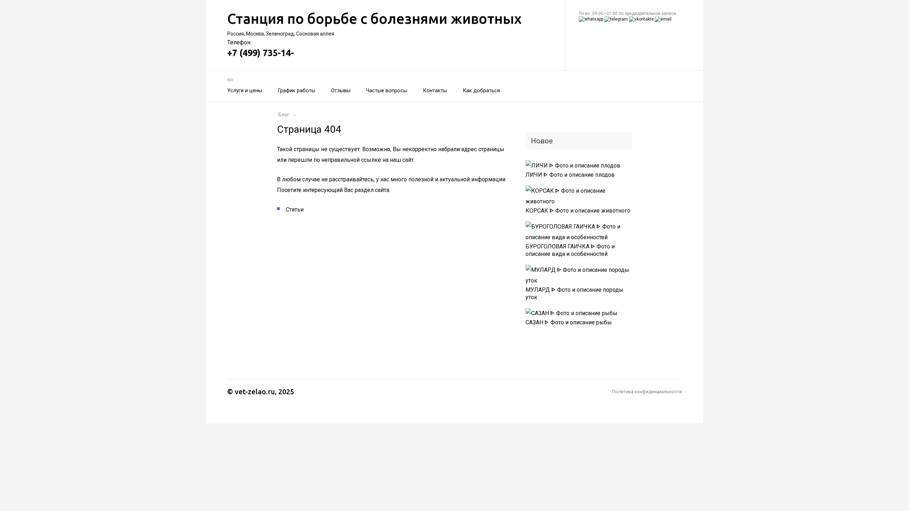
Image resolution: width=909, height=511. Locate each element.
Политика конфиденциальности (647, 391)
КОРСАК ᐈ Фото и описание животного (578, 210)
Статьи (295, 209)
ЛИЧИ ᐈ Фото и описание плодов (570, 174)
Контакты (435, 90)
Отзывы (340, 90)
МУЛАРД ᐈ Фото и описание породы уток (575, 293)
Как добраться (481, 90)
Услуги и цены (244, 90)
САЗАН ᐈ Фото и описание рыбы (569, 322)
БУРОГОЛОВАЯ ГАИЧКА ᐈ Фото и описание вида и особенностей (570, 250)
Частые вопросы (386, 90)
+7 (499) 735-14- (260, 53)
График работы (296, 90)
